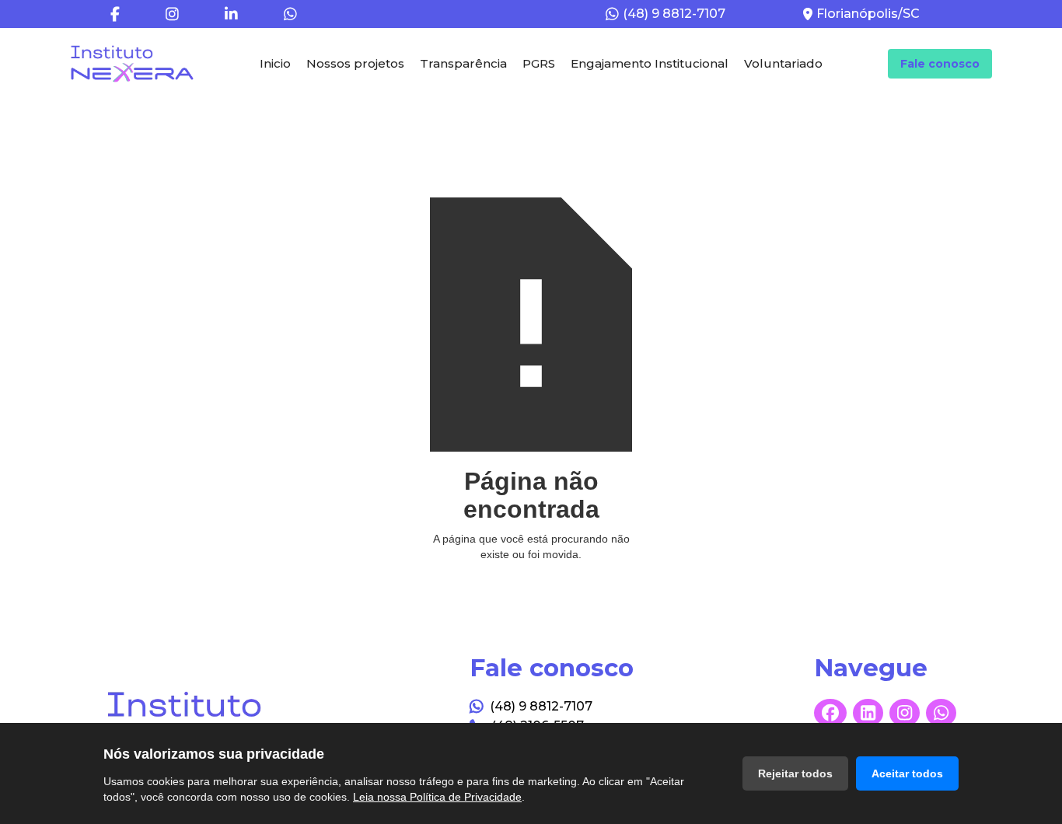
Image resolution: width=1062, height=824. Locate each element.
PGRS (538, 63)
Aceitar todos (907, 773)
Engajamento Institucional (649, 63)
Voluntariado (783, 63)
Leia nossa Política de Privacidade (437, 797)
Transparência (463, 63)
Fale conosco (940, 64)
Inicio (275, 63)
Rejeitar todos (795, 773)
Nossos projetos (355, 63)
